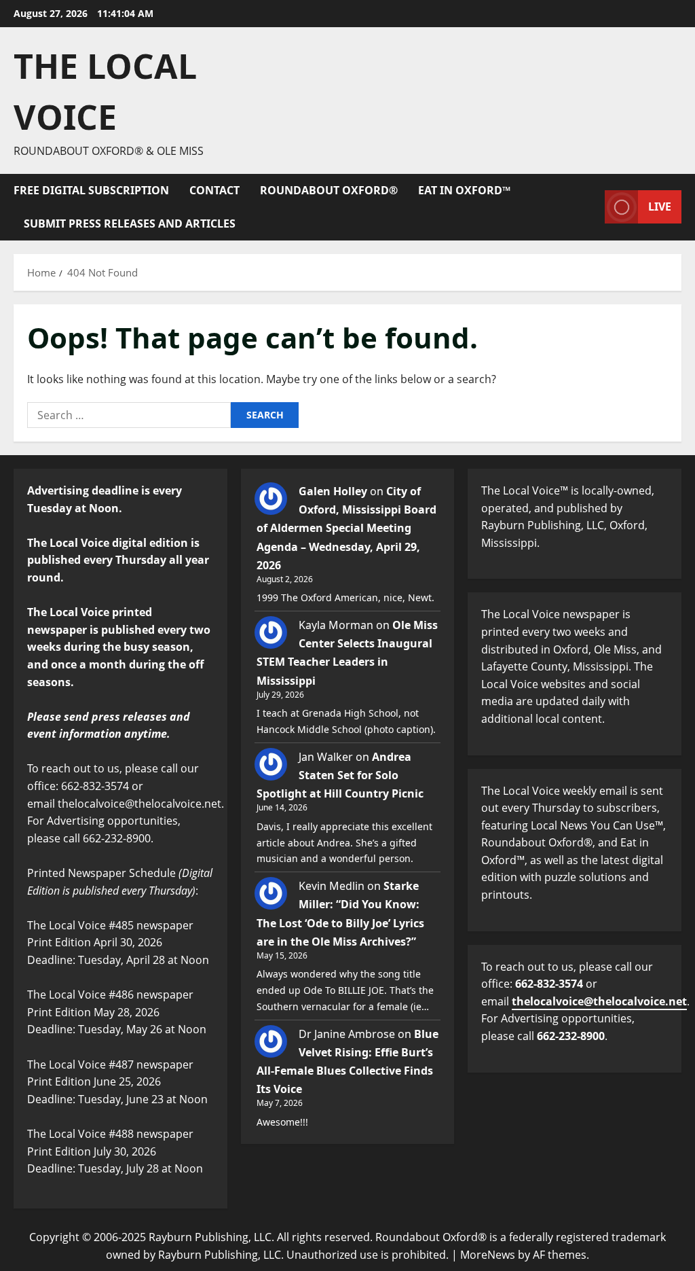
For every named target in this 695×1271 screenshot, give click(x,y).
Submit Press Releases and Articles (130, 223)
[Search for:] (129, 415)
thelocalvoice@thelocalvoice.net (599, 1001)
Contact (214, 190)
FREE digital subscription (91, 190)
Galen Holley (333, 491)
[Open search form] (590, 207)
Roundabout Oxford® (329, 190)
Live (659, 206)
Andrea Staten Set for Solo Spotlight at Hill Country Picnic (340, 775)
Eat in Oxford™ (464, 190)
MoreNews (487, 1254)
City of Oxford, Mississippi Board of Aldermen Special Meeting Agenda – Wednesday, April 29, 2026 (346, 528)
